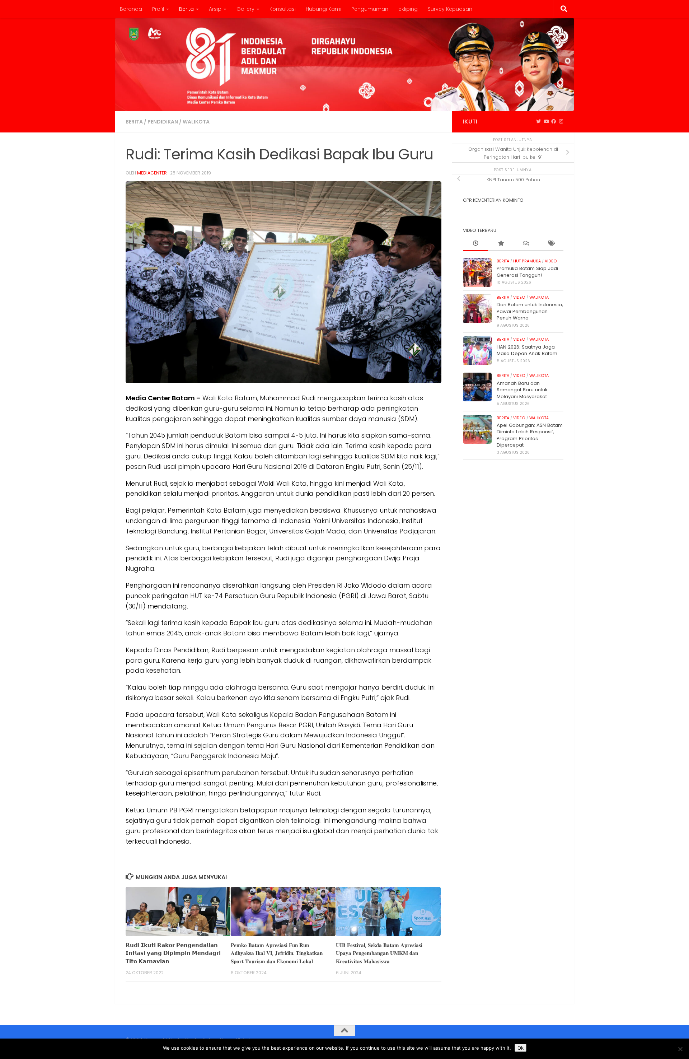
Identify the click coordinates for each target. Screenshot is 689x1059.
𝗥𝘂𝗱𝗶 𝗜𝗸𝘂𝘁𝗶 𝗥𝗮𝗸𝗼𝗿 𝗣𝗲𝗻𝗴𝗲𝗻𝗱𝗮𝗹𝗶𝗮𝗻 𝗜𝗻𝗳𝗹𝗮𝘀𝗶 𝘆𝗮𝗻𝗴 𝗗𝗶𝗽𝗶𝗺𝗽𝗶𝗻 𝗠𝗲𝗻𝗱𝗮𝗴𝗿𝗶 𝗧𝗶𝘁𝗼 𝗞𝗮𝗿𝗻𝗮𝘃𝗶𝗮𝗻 (173, 953)
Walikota (196, 121)
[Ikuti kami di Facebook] (553, 122)
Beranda (131, 9)
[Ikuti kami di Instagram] (561, 122)
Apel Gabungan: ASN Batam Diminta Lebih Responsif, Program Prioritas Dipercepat (530, 435)
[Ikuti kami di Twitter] (538, 122)
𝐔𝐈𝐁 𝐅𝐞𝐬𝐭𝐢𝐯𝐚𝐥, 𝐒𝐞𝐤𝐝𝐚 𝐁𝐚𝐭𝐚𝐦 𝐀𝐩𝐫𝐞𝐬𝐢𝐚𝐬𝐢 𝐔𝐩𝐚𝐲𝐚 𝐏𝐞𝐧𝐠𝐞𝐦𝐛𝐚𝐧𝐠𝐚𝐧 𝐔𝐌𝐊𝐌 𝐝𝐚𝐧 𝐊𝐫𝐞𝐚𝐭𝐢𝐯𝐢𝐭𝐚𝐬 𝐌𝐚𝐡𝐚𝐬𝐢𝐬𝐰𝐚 (379, 953)
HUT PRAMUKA (527, 261)
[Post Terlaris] (500, 244)
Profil (158, 9)
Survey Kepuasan (450, 9)
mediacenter (152, 173)
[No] (680, 1049)
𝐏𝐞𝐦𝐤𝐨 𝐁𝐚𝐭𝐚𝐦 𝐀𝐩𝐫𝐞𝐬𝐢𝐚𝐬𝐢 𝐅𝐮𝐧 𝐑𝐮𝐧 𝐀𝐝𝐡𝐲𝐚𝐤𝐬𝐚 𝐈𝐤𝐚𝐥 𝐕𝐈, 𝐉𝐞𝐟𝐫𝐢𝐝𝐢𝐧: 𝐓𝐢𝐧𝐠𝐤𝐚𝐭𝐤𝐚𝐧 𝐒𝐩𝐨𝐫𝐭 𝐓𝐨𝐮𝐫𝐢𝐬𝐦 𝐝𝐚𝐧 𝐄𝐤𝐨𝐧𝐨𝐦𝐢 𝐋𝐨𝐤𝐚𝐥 (277, 953)
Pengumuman (369, 9)
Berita (186, 9)
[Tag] (550, 244)
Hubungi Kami (323, 9)
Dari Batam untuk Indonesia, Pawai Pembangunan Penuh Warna (530, 311)
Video (551, 261)
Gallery (245, 9)
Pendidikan (162, 121)
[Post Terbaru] (475, 244)
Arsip (215, 9)
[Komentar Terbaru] (525, 244)
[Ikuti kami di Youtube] (546, 122)
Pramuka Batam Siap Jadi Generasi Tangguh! (527, 271)
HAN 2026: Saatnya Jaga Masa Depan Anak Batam (527, 350)
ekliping (408, 9)
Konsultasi (282, 9)
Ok (520, 1048)
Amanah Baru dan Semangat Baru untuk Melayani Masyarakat (522, 390)
